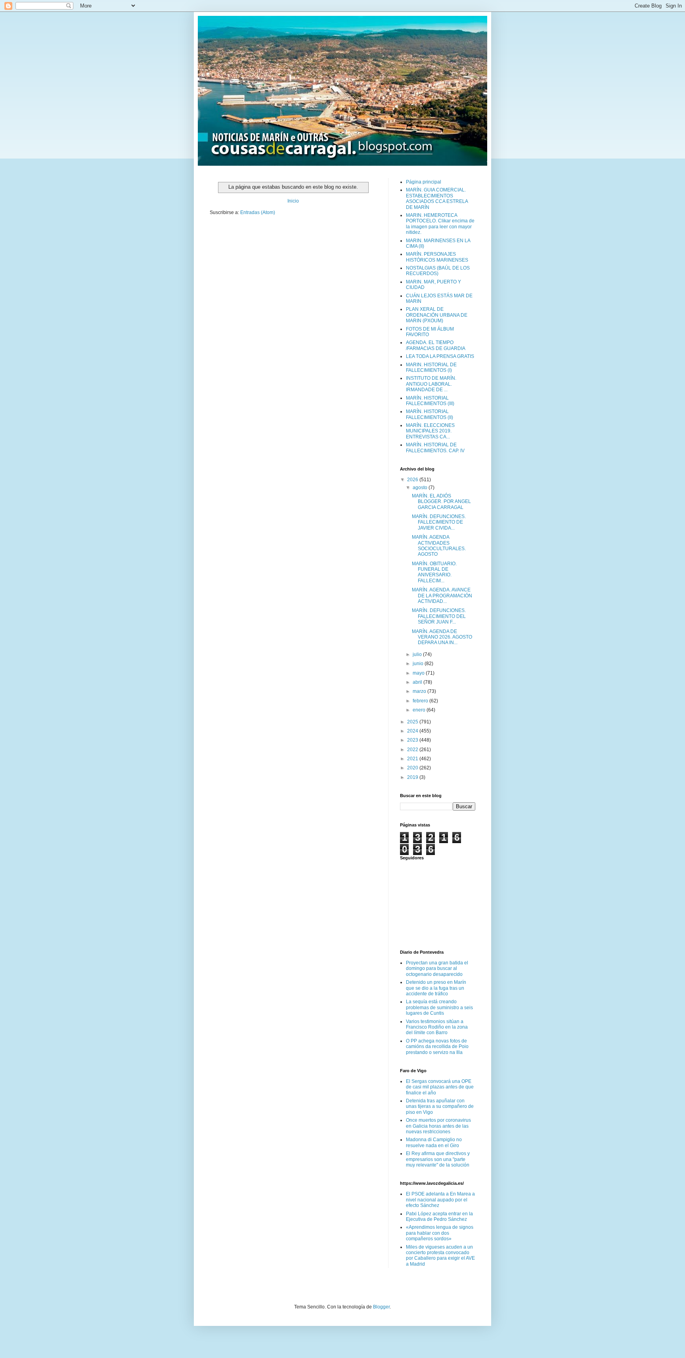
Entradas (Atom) (257, 212)
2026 (413, 479)
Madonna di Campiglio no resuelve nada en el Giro (434, 1142)
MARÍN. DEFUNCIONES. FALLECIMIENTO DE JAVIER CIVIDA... (439, 522)
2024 (413, 731)
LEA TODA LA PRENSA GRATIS (440, 356)
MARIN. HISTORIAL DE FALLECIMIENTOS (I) (431, 367)
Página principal (423, 182)
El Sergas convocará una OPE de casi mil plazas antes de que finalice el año (440, 1087)
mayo (419, 673)
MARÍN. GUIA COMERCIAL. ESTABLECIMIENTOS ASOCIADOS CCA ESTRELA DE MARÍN (437, 198)
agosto (421, 487)
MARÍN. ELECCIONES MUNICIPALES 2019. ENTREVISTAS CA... (430, 431)
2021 (413, 758)
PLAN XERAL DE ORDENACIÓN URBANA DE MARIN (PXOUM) (436, 314)
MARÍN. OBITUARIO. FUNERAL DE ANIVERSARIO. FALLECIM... (434, 572)
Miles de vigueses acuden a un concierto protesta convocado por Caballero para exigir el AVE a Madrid (440, 1255)
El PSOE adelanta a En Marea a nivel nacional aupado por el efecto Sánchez (440, 1199)
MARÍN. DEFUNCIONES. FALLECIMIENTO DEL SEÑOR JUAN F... (439, 616)
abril (418, 682)
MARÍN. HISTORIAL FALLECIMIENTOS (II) (429, 414)
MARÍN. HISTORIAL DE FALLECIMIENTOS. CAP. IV (435, 447)
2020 (413, 768)
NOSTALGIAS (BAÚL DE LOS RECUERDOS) (438, 270)
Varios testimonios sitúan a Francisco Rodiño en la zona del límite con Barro (437, 1027)
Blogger (381, 1307)
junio (419, 663)
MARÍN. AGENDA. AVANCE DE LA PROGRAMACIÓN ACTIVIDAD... (442, 595)
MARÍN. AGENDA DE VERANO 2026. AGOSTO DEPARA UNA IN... (442, 637)
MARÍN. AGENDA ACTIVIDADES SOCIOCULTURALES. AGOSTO (439, 545)
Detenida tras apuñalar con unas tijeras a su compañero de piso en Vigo (440, 1106)
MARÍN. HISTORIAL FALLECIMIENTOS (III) (430, 400)
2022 (413, 749)
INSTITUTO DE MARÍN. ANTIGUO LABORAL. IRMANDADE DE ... (431, 383)
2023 (413, 740)
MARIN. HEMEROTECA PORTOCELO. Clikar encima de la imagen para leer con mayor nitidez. (440, 223)
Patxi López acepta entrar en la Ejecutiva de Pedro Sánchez (439, 1216)
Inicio (293, 201)
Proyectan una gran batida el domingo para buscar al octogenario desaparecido (437, 968)
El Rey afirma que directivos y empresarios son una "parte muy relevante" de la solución (438, 1159)
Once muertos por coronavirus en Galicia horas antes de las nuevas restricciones (438, 1125)
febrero (421, 701)
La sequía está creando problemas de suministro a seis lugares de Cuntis (439, 1007)
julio (418, 654)
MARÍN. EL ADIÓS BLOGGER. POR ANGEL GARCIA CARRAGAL (441, 501)
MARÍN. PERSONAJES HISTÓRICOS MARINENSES (437, 256)
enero (420, 710)
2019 (413, 777)
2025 (413, 722)
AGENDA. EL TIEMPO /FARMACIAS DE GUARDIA (435, 345)
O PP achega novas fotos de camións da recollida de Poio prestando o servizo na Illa (437, 1046)
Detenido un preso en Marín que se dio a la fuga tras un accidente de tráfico (436, 988)
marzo (420, 691)
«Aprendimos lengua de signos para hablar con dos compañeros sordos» (439, 1232)
